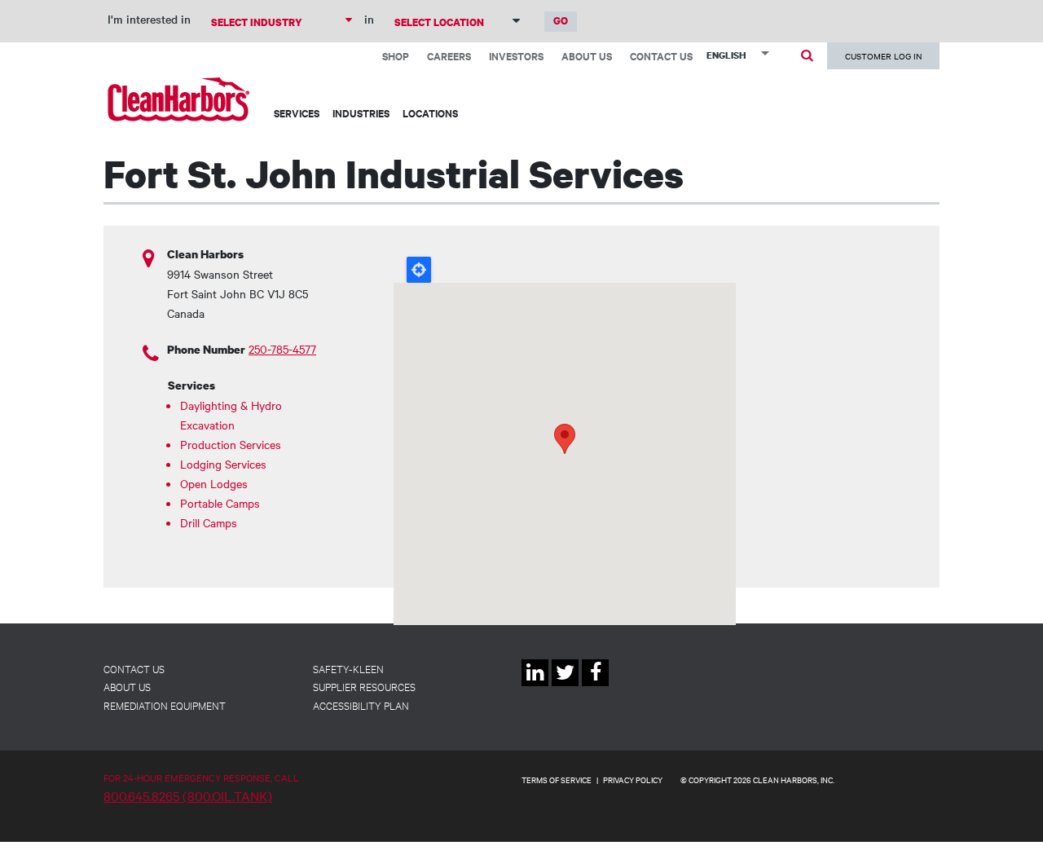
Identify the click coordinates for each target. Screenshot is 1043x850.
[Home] (178, 99)
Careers (449, 56)
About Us (586, 56)
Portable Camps (220, 503)
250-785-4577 (282, 349)
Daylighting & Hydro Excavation (231, 415)
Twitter (565, 685)
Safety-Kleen (348, 668)
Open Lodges (214, 483)
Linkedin (535, 685)
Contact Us (661, 56)
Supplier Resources (364, 686)
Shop (395, 56)
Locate (419, 270)
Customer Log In (883, 56)
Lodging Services (223, 464)
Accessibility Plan (361, 705)
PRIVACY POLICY (632, 779)
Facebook (595, 685)
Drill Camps (208, 522)
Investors (516, 56)
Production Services (230, 444)
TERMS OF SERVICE (557, 779)
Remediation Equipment (164, 705)
